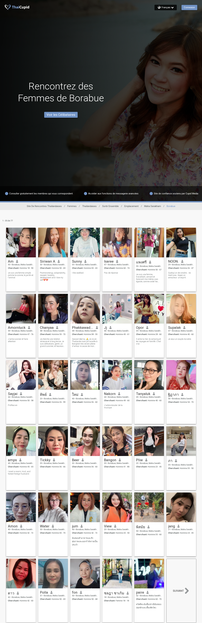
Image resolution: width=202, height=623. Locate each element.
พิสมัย (140, 527)
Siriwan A (47, 261)
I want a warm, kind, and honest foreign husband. (19, 472)
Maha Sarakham (152, 206)
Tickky (45, 460)
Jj (105, 327)
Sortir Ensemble (110, 206)
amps (12, 460)
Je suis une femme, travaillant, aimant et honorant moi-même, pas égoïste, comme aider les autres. (147, 278)
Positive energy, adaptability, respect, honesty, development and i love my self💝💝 (52, 276)
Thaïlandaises (89, 206)
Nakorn (110, 394)
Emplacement (131, 206)
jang (171, 526)
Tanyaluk (143, 394)
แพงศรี (141, 262)
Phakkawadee (83, 327)
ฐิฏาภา (173, 394)
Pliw (139, 460)
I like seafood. (78, 273)
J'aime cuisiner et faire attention (18, 340)
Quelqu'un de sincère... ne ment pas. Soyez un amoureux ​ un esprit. (179, 275)
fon (74, 592)
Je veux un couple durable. (179, 339)
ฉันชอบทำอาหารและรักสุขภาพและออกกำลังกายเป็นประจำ (85, 541)
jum (75, 526)
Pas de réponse (111, 273)
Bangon (110, 460)
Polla (44, 592)
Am (11, 261)
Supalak (174, 327)
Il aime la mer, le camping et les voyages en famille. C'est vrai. (148, 341)
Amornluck (17, 327)
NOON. (173, 261)
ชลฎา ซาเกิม (114, 593)
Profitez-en (12, 405)
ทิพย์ (43, 394)
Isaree (109, 261)
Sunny (77, 261)
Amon (13, 526)
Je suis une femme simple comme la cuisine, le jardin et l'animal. (20, 275)
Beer (75, 460)
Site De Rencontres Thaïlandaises (44, 206)
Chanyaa (47, 327)
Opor (140, 327)
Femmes (72, 206)
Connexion (189, 7)
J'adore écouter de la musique (113, 406)
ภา (170, 461)
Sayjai (13, 394)
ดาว (11, 593)
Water (44, 526)
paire (140, 592)
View (108, 526)
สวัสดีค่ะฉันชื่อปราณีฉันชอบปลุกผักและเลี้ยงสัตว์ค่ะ (148, 606)
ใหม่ (75, 394)
